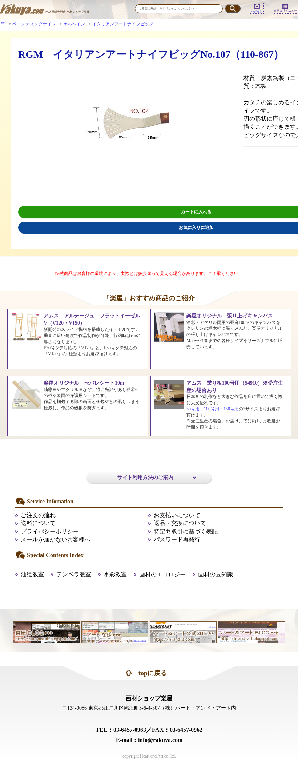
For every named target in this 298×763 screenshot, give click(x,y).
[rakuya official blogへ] (46, 632)
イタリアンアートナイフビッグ (122, 24)
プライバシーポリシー (50, 531)
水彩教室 (115, 574)
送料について (38, 523)
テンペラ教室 (73, 574)
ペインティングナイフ (34, 24)
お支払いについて (177, 515)
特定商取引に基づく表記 (186, 531)
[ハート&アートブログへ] (251, 632)
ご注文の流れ (38, 515)
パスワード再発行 (177, 539)
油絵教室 (32, 574)
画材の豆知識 (215, 574)
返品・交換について (180, 523)
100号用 (211, 408)
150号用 (231, 408)
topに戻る (152, 673)
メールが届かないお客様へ (55, 539)
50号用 (193, 408)
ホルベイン (74, 24)
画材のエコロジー (162, 574)
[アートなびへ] (114, 632)
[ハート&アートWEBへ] (183, 632)
